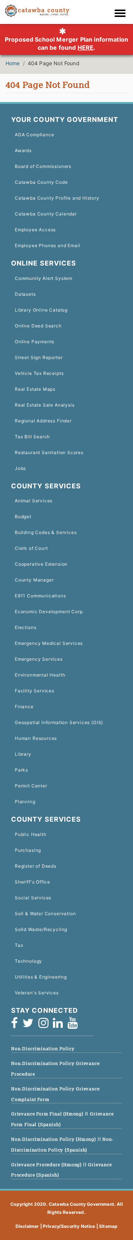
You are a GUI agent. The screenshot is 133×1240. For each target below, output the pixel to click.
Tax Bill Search (32, 436)
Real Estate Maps (35, 389)
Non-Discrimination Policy (42, 1049)
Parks (21, 770)
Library (23, 754)
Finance (24, 706)
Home (13, 63)
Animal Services (33, 500)
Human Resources (36, 738)
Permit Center (31, 785)
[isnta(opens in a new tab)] (45, 1025)
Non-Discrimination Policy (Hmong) (54, 1139)
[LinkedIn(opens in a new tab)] (60, 1025)
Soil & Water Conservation (45, 913)
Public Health (31, 834)
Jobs (20, 468)
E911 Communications (40, 595)
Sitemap (108, 1226)
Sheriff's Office (32, 882)
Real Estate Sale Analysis (44, 405)
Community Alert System (43, 278)
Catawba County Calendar (46, 214)
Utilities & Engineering (41, 977)
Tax (19, 945)
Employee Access (35, 229)
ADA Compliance (34, 134)
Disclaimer (27, 1226)
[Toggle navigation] (122, 14)
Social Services (33, 897)
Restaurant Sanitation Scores (49, 452)
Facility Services (34, 690)
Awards (23, 150)
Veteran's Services (37, 992)
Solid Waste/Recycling (41, 929)
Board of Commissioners (43, 166)
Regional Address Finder (43, 421)
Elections (25, 627)
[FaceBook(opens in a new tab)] (17, 1025)
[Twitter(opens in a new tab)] (30, 1025)
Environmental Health (40, 675)
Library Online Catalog (41, 310)
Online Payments (34, 341)
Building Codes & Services (45, 532)
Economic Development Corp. (49, 611)
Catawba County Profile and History (57, 198)
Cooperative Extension (41, 564)
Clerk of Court (31, 548)
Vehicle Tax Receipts (39, 373)
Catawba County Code (41, 182)
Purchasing (28, 850)
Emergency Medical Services (49, 643)
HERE (86, 47)
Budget (23, 516)
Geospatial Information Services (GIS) (59, 722)
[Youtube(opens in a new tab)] (75, 1025)
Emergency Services (39, 659)
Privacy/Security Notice (69, 1226)
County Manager (34, 580)
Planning (25, 801)
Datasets (25, 294)
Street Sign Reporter (38, 357)
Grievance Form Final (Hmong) (48, 1114)
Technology (28, 961)
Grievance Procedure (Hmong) (47, 1165)
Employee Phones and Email (47, 245)
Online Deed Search (38, 326)
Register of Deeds (36, 866)
